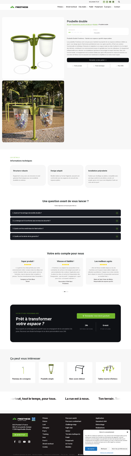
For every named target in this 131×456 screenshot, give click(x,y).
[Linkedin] (113, 2)
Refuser (104, 449)
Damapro (72, 454)
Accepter (91, 449)
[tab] (63, 291)
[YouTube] (110, 2)
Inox (44, 437)
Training (45, 434)
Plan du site (64, 454)
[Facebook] (104, 2)
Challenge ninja (71, 424)
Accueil (69, 24)
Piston (45, 421)
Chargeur (46, 428)
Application (100, 418)
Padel (91, 7)
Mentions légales (37, 454)
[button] (127, 432)
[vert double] (33, 48)
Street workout (71, 7)
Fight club (69, 428)
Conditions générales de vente (22, 454)
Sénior (68, 431)
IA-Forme (69, 444)
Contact (117, 7)
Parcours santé (71, 418)
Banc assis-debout (77, 379)
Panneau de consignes (21, 379)
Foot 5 (45, 440)
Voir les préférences (119, 449)
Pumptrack (99, 7)
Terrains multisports (73, 434)
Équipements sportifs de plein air (82, 24)
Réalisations (100, 428)
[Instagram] (107, 2)
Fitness (45, 418)
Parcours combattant (73, 421)
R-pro (45, 431)
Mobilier (95, 24)
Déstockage (100, 424)
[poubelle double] (33, 111)
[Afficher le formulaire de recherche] (119, 2)
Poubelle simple (47, 379)
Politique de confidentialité (106, 452)
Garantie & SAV (101, 421)
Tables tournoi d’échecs (107, 379)
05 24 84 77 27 (94, 2)
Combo (45, 447)
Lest (44, 424)
